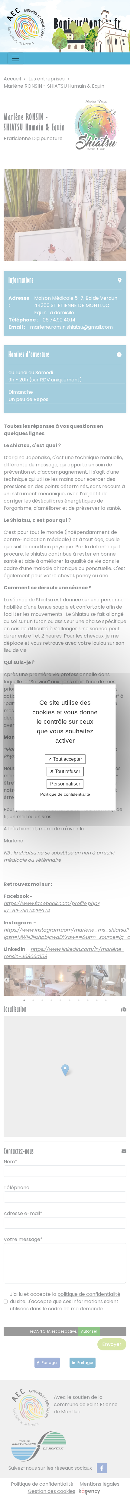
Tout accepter (67, 759)
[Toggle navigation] (15, 58)
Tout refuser (67, 771)
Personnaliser (65, 783)
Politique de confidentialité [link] (65, 794)
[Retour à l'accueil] (26, 26)
